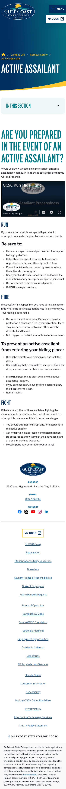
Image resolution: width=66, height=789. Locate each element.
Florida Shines (33, 675)
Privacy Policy (33, 708)
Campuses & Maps (33, 613)
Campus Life (18, 54)
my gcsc (30, 533)
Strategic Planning (33, 630)
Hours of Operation (33, 605)
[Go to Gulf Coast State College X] (26, 512)
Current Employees (33, 586)
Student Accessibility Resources (33, 561)
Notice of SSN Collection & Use (33, 700)
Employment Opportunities (33, 639)
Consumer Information (33, 683)
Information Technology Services (33, 717)
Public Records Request (33, 594)
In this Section (18, 106)
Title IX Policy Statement (33, 725)
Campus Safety (39, 54)
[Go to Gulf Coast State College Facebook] (20, 512)
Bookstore (33, 569)
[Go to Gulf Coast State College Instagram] (40, 512)
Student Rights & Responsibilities (33, 577)
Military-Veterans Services (33, 664)
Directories (33, 655)
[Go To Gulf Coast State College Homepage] (33, 469)
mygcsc (53, 18)
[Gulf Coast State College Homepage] (14, 11)
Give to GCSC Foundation (33, 622)
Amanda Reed (29, 774)
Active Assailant (10, 58)
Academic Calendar (33, 647)
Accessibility (33, 692)
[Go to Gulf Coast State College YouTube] (33, 512)
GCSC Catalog (33, 544)
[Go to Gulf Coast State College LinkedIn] (46, 512)
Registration (33, 552)
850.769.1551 (33, 499)
